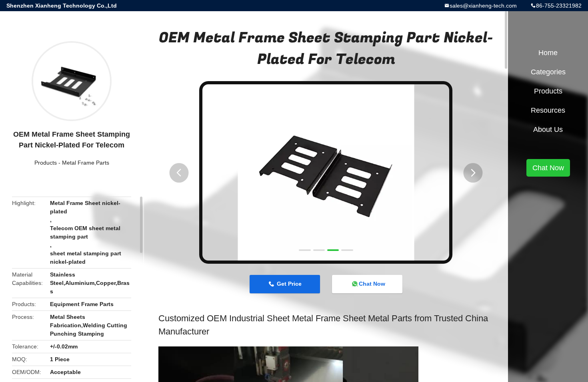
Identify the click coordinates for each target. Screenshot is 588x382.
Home (548, 53)
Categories (548, 72)
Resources (548, 110)
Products (45, 162)
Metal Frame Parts (85, 162)
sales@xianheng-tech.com (483, 5)
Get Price (289, 284)
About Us (548, 129)
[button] (178, 173)
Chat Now (372, 284)
